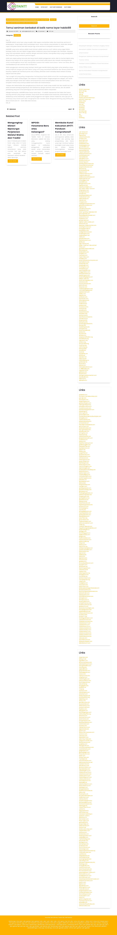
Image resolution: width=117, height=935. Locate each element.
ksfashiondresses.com (85, 539)
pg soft (24, 923)
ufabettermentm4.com (85, 621)
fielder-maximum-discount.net (88, 245)
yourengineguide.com (85, 859)
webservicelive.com (84, 905)
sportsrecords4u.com (85, 767)
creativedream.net (84, 235)
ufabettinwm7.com (84, 624)
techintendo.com (84, 719)
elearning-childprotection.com (87, 225)
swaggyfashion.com (84, 272)
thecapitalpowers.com (85, 609)
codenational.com (84, 889)
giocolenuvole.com (84, 702)
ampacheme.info (84, 312)
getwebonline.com (84, 238)
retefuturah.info (83, 799)
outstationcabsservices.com (87, 862)
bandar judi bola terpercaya (86, 97)
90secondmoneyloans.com (86, 732)
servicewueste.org (84, 170)
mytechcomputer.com (85, 900)
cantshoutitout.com (84, 148)
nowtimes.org (83, 345)
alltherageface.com (84, 887)
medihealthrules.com (85, 852)
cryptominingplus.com (85, 466)
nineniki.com (82, 193)
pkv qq (102, 924)
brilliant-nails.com (84, 278)
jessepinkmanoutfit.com (86, 438)
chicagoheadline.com (85, 665)
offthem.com (83, 138)
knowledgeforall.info (84, 228)
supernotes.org (83, 546)
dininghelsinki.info (84, 789)
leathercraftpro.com (84, 578)
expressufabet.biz (84, 150)
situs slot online (95, 923)
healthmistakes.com (84, 538)
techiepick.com (83, 842)
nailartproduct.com (84, 727)
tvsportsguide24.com (85, 513)
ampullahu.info (83, 313)
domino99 (82, 106)
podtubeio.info (83, 328)
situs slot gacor (79, 921)
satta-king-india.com (85, 739)
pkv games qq (88, 924)
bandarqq (81, 102)
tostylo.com (82, 451)
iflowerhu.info (82, 373)
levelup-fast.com (84, 757)
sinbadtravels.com (84, 431)
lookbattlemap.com (84, 446)
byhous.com (82, 365)
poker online (82, 101)
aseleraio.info (82, 554)
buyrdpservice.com (84, 448)
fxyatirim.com (83, 709)
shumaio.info (82, 333)
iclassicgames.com (84, 459)
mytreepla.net (83, 759)
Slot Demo (67, 7)
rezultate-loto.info (84, 764)
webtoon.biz (82, 483)
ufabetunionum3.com (85, 772)
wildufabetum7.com (84, 643)
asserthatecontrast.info (85, 317)
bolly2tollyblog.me (84, 360)
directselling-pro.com (85, 894)
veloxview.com (83, 638)
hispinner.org (82, 207)
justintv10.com (83, 285)
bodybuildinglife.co (84, 529)
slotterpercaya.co (84, 599)
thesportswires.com (84, 484)
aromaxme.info (83, 315)
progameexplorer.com (85, 890)
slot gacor (17, 924)
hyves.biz (81, 352)
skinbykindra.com (84, 885)
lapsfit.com (82, 755)
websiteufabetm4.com (85, 784)
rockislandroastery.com (85, 892)
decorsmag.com (83, 162)
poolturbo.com (83, 297)
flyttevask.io (82, 363)
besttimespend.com (84, 568)
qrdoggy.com (82, 531)
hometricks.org (83, 576)
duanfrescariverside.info (85, 790)
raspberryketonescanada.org (87, 850)
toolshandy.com (83, 263)
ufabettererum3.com (85, 619)
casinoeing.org (83, 347)
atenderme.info (83, 318)
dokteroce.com (83, 282)
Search (94, 17)
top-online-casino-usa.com (87, 188)
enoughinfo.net (83, 353)
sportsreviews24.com (85, 514)
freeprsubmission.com (85, 835)
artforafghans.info (84, 300)
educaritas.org (83, 684)
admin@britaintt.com (28, 31)
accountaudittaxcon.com (86, 563)
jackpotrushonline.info (85, 421)
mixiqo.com (82, 581)
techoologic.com (84, 849)
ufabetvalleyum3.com (85, 636)
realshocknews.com (84, 534)
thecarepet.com (83, 399)
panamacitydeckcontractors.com (88, 260)
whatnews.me (83, 817)
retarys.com (82, 441)
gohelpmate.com (84, 220)
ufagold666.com (83, 837)
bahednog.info (83, 411)
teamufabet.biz (83, 157)
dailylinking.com (83, 699)
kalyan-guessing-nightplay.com (88, 212)
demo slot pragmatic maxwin (79, 923)
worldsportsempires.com (86, 548)
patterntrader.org (84, 541)
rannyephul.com (83, 268)
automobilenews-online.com (87, 872)
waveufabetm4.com (85, 780)
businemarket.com (84, 473)
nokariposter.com (84, 210)
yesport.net (82, 449)
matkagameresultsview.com (87, 203)
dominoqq (12, 921)
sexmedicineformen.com (86, 596)
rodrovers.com (83, 735)
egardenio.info (83, 558)
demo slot (89, 921)
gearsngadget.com (84, 752)
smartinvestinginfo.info (85, 800)
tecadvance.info (83, 307)
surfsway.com (83, 725)
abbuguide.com (83, 710)
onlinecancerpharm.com (86, 523)
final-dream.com (84, 819)
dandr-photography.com (86, 280)
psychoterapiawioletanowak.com (88, 591)
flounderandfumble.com (86, 795)
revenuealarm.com (84, 895)
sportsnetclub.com (84, 454)
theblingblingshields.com (86, 493)
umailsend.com (83, 439)
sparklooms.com (83, 606)
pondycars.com (83, 845)
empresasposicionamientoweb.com (89, 879)
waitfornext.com (83, 812)
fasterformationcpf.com (86, 443)
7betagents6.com (84, 745)
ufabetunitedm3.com (85, 628)
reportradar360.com (84, 270)
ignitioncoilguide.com (85, 899)
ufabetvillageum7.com (85, 777)
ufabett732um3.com (85, 807)
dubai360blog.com (84, 516)
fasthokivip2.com (84, 463)
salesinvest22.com (84, 825)
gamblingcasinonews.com (86, 163)
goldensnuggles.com (85, 444)
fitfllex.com (82, 247)
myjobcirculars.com (84, 175)
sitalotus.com (83, 544)
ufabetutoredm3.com (85, 633)
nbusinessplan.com (84, 145)
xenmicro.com (83, 690)
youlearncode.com (84, 707)
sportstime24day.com (85, 489)
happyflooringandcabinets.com (88, 528)
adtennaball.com (84, 198)
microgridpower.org (84, 579)
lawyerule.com (83, 287)
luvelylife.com (83, 253)
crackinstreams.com (84, 749)
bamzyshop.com (83, 844)
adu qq (81, 94)
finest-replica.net (84, 820)
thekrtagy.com (83, 864)
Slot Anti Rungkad (56, 7)
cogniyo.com (82, 571)
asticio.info (82, 556)
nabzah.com (82, 200)
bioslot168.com (83, 902)
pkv (41, 921)
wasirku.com (82, 293)
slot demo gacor (83, 96)
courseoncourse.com (85, 408)
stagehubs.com (83, 657)
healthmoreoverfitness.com (87, 177)
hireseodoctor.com (84, 754)
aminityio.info (83, 308)
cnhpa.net (82, 543)
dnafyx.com (82, 700)
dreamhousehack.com (85, 869)
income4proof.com (84, 682)
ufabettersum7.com (84, 623)
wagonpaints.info (84, 810)
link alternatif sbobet (99, 926)
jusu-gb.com (82, 398)
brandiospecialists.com (85, 195)
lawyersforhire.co (83, 471)
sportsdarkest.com (84, 481)
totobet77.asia (83, 614)
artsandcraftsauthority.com (87, 904)
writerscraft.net (83, 223)
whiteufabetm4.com (85, 785)
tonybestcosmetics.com (86, 880)
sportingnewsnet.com (85, 488)
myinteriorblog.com (84, 839)
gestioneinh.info (83, 822)
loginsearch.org (83, 340)
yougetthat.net (83, 453)
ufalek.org (81, 524)
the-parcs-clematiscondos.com (88, 396)
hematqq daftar (73, 924)
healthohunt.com (84, 797)
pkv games (27, 921)
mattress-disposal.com (85, 526)
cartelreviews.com (84, 724)
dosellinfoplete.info (84, 327)
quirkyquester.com (84, 594)
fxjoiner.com (82, 884)
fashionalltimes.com (84, 874)
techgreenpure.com (84, 720)
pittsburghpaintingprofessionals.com (89, 588)
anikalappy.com (83, 787)
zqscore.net (82, 553)
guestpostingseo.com (85, 403)
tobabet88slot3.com (84, 611)
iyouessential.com (84, 704)
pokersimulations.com (85, 760)
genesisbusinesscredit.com (86, 248)
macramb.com (83, 255)
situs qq (81, 104)
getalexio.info (82, 561)
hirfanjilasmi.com (84, 574)
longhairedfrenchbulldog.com (87, 469)
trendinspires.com (84, 267)
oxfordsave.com (83, 458)
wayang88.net (83, 782)
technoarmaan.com (84, 877)
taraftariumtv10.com (84, 273)
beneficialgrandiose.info (85, 323)
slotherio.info (82, 335)
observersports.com (84, 464)
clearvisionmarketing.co (85, 814)
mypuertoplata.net (84, 152)
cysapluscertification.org (86, 337)
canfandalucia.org (84, 857)
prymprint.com (83, 564)
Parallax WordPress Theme (54, 917)
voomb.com (82, 509)
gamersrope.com (84, 426)
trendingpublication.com (86, 618)
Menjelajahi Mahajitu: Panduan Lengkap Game (94, 46)
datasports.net (83, 501)
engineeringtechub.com (85, 504)
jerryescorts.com (83, 506)
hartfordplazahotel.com (85, 367)
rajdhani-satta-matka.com (86, 222)
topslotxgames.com (84, 178)
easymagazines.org (84, 573)
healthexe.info (83, 303)
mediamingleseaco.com (86, 288)
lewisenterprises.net (84, 695)
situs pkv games (58, 928)
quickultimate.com (84, 593)
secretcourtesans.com (85, 662)
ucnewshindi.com (84, 423)
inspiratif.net (82, 135)
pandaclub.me (83, 362)
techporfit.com (83, 142)
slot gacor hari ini (63, 921)
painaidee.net (83, 479)
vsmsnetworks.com (84, 137)
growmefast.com (84, 519)
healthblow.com (83, 218)
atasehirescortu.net (84, 503)
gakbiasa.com (83, 372)
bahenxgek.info (83, 413)
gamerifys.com (83, 133)
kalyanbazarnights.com (85, 187)
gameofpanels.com (84, 213)
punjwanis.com (83, 394)
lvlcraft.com (82, 730)
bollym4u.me (82, 358)
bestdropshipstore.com (85, 722)
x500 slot (66, 923)
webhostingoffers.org (85, 714)
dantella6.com (83, 182)
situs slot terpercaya (101, 921)
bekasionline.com (84, 143)
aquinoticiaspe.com (84, 468)
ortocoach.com (83, 584)
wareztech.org (83, 434)
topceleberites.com (84, 769)
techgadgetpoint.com (85, 511)
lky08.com (82, 242)
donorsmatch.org (84, 343)
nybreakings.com (84, 860)
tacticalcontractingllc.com (86, 608)
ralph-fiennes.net (84, 243)
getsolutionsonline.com (85, 205)
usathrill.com (82, 854)
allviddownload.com (84, 160)
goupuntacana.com (84, 670)
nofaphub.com (83, 677)
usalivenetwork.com (84, 419)
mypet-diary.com (84, 257)
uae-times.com (83, 132)
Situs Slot (44, 7)
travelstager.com (84, 265)
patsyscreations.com (85, 680)
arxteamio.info (83, 559)
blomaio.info (82, 325)
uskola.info (82, 809)
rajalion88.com (83, 669)
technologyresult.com (85, 712)
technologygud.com (84, 533)
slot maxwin (32, 923)
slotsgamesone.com (84, 183)
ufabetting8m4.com (84, 770)
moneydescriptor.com (85, 476)
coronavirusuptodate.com (86, 747)
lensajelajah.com (83, 685)
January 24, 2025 (13, 31)
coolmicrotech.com (84, 867)
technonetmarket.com (85, 804)
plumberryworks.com (85, 589)
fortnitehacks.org (84, 338)
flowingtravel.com (84, 192)
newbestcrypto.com (84, 456)
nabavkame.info (83, 370)
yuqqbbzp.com (83, 744)
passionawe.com (83, 586)
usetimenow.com (84, 217)
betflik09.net (82, 687)
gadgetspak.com (83, 750)
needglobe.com (83, 583)
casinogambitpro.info (85, 404)
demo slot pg (82, 91)
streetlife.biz (82, 350)
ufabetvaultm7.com (84, 775)
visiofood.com (83, 832)
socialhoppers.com (84, 233)
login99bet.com (83, 660)
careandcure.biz (83, 569)
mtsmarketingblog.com (85, 290)
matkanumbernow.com (85, 173)
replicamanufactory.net (85, 762)
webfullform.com (84, 158)
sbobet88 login (32, 928)
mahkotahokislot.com (85, 521)
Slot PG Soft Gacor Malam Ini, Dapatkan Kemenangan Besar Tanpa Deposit (27, 19)
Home (37, 7)
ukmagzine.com (83, 433)
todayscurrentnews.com (86, 613)
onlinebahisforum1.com (85, 664)
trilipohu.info (82, 378)
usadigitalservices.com (85, 232)
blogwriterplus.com (84, 401)
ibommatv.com (83, 140)
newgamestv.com (84, 496)
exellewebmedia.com (85, 428)
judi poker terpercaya (85, 99)
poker (80, 116)
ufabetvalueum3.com (85, 774)
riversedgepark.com (84, 672)
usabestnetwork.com (85, 436)
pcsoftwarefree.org (84, 697)
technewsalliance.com (85, 802)
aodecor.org (82, 342)
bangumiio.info (83, 320)
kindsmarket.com (84, 252)
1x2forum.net (82, 659)
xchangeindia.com (84, 865)
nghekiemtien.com (84, 292)
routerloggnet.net (84, 180)
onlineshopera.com (84, 692)
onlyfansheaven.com (85, 240)
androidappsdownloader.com (87, 215)
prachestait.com (83, 298)
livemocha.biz (83, 348)
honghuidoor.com (84, 190)
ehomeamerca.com (84, 717)
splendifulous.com (84, 765)
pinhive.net (82, 355)
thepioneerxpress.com (85, 153)
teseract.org (82, 827)
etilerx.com (82, 792)
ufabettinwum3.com (84, 626)
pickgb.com (82, 536)
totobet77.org (83, 616)
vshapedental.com (84, 855)
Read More (13, 161)
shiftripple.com (83, 598)
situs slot (25, 924)
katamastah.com (84, 551)
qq (79, 114)
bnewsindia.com (83, 840)
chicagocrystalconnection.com (88, 375)
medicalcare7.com (84, 197)
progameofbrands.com (85, 167)
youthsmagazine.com (85, 478)
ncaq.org (81, 689)
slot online (82, 109)
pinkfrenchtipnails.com (85, 494)
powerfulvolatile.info (84, 330)
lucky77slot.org (83, 518)
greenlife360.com (84, 147)
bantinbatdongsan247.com (86, 409)
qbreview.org (82, 168)
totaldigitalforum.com (85, 875)
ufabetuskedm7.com (85, 631)
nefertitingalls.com (84, 679)
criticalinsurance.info (85, 208)
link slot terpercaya (84, 89)
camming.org (83, 667)
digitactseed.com (84, 729)
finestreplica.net (83, 794)
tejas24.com (82, 295)
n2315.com (82, 237)
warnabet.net (82, 357)
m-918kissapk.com (84, 368)
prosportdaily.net (83, 824)
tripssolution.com (84, 737)
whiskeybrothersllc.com (85, 641)
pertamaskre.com (84, 414)
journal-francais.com (85, 283)
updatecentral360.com (85, 549)
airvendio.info (82, 302)
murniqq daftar (62, 924)
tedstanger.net (83, 805)
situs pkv (81, 92)
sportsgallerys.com (84, 498)
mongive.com (83, 202)
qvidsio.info (82, 332)
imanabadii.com (83, 377)
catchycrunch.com (84, 675)
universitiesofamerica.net (86, 165)
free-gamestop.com (85, 429)
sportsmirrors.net (83, 499)
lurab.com (82, 897)
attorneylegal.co (83, 508)
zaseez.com (82, 674)
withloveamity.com (84, 705)
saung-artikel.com (84, 461)
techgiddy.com (83, 418)
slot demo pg (82, 111)
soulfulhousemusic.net (85, 604)
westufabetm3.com (84, 639)
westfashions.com (84, 262)
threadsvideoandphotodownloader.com (90, 416)
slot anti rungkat (56, 923)
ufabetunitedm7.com (85, 629)
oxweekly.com (83, 258)
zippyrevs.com (83, 172)
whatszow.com (83, 715)
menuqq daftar (50, 924)
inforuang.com (83, 250)
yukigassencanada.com (85, 740)
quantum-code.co (84, 815)
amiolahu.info (83, 310)
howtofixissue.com (84, 155)
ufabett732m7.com (84, 830)
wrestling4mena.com (85, 227)
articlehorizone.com (84, 742)
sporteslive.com (83, 491)
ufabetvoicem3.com (84, 779)
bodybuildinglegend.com (86, 277)
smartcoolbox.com (84, 601)
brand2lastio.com (84, 230)
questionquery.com (84, 275)
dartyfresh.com (83, 694)
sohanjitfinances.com (85, 603)
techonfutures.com (84, 847)
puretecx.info (82, 305)
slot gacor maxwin (43, 923)
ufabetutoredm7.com (85, 634)
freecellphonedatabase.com (87, 424)
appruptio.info (83, 380)
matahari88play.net (84, 474)
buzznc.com (82, 882)
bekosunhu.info (83, 322)
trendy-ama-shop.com (85, 829)
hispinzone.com (83, 185)
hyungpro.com (83, 486)
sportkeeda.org (83, 566)
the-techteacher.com (85, 870)
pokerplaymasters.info (85, 406)
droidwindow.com (84, 834)
